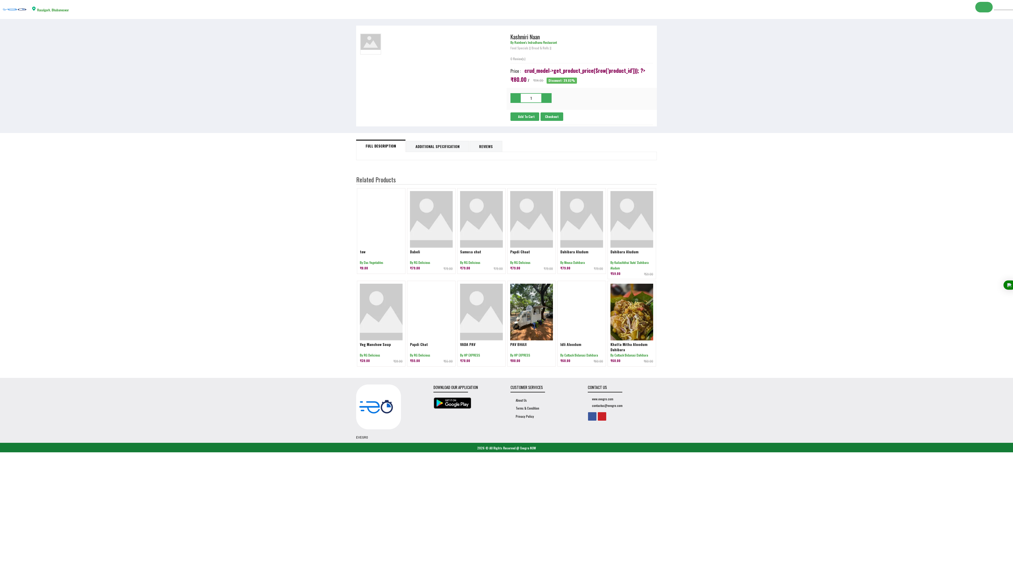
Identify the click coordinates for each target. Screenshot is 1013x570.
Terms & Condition (527, 408)
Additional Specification (437, 146)
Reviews (486, 146)
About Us (521, 400)
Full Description (381, 146)
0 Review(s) (517, 58)
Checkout (552, 116)
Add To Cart (526, 116)
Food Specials (519, 48)
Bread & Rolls (540, 48)
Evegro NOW (528, 448)
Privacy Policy (525, 416)
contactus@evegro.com (607, 405)
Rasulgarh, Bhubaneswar (53, 10)
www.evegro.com (602, 399)
